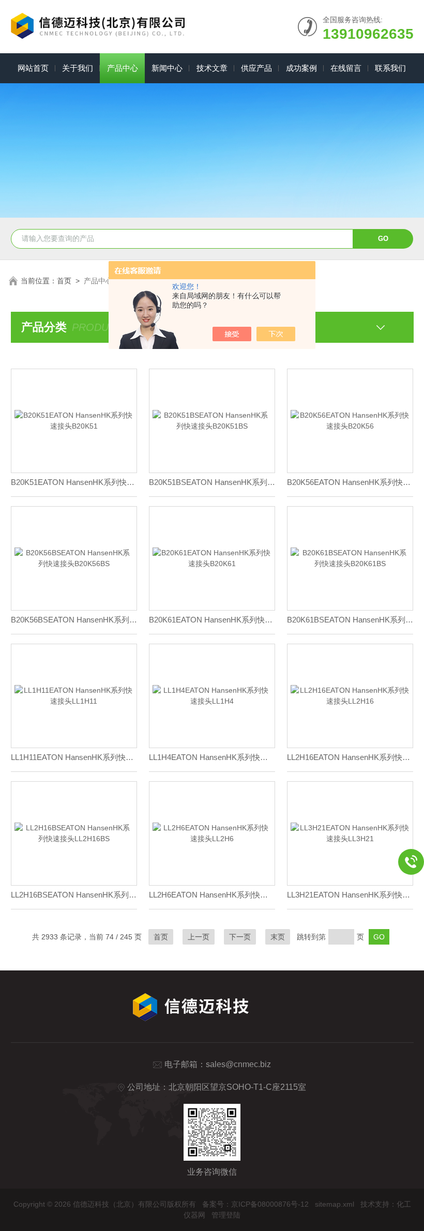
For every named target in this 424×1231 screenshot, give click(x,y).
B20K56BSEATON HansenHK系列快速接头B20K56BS (74, 619)
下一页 (240, 937)
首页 (64, 281)
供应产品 (256, 68)
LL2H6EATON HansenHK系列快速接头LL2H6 (212, 894)
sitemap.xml (334, 1204)
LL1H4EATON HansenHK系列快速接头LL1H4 (212, 757)
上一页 (198, 937)
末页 (277, 937)
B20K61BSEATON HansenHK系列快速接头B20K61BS (350, 619)
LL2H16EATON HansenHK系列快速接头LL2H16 (350, 757)
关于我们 (77, 68)
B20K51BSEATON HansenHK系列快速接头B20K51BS (212, 482)
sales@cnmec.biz (238, 1064)
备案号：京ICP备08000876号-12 (255, 1204)
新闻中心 (167, 68)
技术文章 (212, 68)
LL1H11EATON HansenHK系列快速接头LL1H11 (74, 757)
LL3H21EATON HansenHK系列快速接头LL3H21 (350, 894)
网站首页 (33, 68)
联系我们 (390, 68)
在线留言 (345, 68)
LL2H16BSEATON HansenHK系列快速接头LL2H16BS (74, 894)
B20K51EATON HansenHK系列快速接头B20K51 (74, 482)
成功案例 (301, 68)
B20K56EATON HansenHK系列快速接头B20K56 (350, 482)
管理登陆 (225, 1215)
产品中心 (122, 68)
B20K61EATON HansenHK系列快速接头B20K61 (212, 619)
